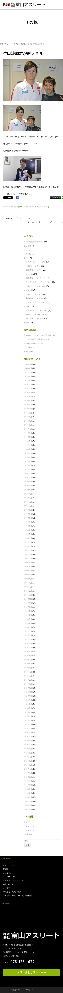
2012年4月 (28, 769)
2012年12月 (28, 737)
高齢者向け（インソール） (37, 278)
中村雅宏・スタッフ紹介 (12, 892)
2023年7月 (28, 385)
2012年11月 (28, 741)
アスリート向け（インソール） (38, 282)
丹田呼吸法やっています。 (35, 343)
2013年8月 (28, 704)
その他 (23, 44)
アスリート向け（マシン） (37, 302)
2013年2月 (28, 728)
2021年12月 (28, 405)
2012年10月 (28, 745)
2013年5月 (28, 716)
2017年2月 (28, 542)
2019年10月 (28, 453)
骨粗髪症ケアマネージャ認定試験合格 (39, 335)
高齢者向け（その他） (35, 318)
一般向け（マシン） (34, 294)
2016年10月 (28, 558)
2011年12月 (28, 785)
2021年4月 (28, 429)
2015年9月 (28, 607)
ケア (25, 258)
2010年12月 (28, 801)
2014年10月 (28, 647)
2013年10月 (28, 696)
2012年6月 (28, 761)
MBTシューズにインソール (16, 218)
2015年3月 (28, 627)
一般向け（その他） (34, 314)
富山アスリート (6, 44)
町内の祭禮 (28, 351)
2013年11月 (28, 692)
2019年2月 (28, 474)
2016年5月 (28, 579)
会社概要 (6, 888)
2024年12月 (28, 364)
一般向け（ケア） (33, 266)
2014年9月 (28, 652)
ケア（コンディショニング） (14, 880)
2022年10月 (28, 388)
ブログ (16, 44)
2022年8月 (28, 397)
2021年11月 (28, 409)
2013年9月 (28, 700)
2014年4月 (28, 672)
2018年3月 (28, 502)
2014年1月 (28, 684)
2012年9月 (28, 749)
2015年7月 (28, 611)
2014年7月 (28, 660)
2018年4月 (28, 498)
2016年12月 (28, 550)
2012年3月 (28, 773)
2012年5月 (28, 765)
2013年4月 (28, 720)
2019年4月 (28, 465)
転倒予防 (27, 254)
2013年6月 (28, 712)
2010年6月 (28, 809)
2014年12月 (28, 639)
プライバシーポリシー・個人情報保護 (17, 896)
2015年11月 (28, 599)
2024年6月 (28, 368)
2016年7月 (28, 571)
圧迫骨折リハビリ (31, 347)
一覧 (25, 250)
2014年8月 (28, 656)
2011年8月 (28, 789)
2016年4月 (28, 583)
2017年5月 (28, 534)
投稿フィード (29, 826)
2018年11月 (28, 482)
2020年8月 (28, 437)
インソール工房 (9, 876)
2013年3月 (28, 724)
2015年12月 (28, 595)
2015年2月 (28, 631)
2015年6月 (28, 615)
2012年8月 (28, 753)
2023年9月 (28, 376)
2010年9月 (28, 805)
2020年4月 (28, 445)
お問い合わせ (8, 884)
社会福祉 (27, 246)
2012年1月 (28, 781)
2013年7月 (28, 708)
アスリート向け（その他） (37, 310)
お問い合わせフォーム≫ (31, 972)
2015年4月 (28, 623)
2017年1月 (28, 546)
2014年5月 (28, 668)
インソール (28, 274)
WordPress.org (29, 834)
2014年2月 (28, 680)
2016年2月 (28, 591)
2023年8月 (28, 380)
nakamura (29, 207)
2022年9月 (28, 393)
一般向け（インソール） (36, 286)
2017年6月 (28, 530)
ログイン (27, 822)
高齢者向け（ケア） (34, 270)
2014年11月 (28, 644)
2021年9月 (28, 413)
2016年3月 (28, 587)
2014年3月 (28, 676)
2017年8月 (28, 526)
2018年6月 (28, 490)
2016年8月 (28, 567)
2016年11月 (28, 554)
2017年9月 (28, 522)
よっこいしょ (8, 873)
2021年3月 (28, 433)
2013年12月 (28, 688)
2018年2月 (28, 506)
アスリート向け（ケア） (36, 262)
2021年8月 (28, 417)
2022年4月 (28, 401)
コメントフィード (31, 830)
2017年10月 (28, 518)
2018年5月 (28, 494)
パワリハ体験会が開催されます (36, 339)
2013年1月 (28, 733)
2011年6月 (28, 793)
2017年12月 (28, 514)
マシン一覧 (28, 290)
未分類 (26, 323)
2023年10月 (28, 372)
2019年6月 (28, 461)
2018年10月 (28, 486)
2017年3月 (28, 538)
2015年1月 (28, 635)
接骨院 (5, 869)
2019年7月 (28, 457)
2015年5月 (28, 619)
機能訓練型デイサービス (34, 242)
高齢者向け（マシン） (35, 298)
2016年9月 (28, 563)
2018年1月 (28, 510)
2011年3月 (28, 797)
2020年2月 (28, 449)
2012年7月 (28, 757)
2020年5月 (28, 441)
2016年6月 (28, 575)
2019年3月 (28, 469)
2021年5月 (28, 425)
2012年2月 (28, 777)
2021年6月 (28, 421)
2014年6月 (28, 664)
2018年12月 (28, 477)
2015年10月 (28, 603)
